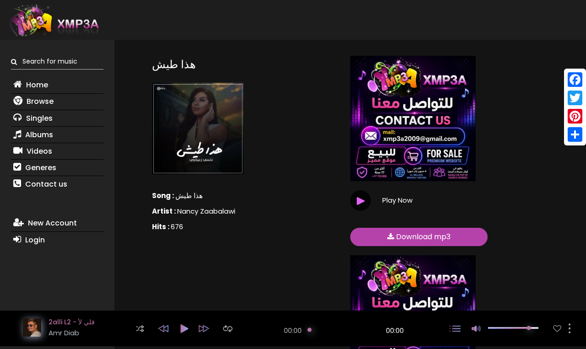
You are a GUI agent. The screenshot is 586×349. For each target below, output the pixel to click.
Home (36, 85)
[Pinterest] (575, 116)
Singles (38, 118)
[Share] (575, 134)
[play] (557, 328)
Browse (39, 101)
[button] (140, 328)
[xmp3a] (53, 20)
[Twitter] (575, 98)
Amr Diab (64, 333)
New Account (51, 223)
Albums (38, 134)
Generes (39, 167)
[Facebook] (575, 79)
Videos (38, 151)
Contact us (45, 184)
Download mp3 (422, 236)
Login (34, 240)
